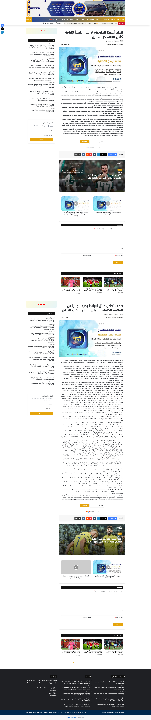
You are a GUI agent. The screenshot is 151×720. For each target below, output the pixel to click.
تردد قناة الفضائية (55, 712)
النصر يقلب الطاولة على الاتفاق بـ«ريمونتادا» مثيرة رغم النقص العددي (114, 290)
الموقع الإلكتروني (87, 255)
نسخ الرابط (84, 141)
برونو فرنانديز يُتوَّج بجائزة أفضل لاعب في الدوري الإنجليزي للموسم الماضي (93, 290)
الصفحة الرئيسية (120, 19)
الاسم (121, 249)
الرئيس (113, 19)
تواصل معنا (65, 19)
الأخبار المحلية (106, 19)
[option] (92, 176)
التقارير (97, 19)
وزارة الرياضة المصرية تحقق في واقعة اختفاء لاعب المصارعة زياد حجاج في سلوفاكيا (105, 176)
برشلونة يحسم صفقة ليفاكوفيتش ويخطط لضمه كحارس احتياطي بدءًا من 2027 (71, 290)
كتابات (77, 19)
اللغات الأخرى (55, 19)
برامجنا (72, 19)
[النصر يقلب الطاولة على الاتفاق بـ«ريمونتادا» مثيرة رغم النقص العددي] (113, 282)
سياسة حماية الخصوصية (38, 712)
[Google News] (89, 148)
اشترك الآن (41, 140)
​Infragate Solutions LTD (72, 717)
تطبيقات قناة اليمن (64, 712)
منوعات (83, 19)
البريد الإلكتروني (119, 255)
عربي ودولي (91, 19)
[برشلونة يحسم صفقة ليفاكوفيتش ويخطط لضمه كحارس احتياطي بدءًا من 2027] (70, 282)
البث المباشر (41, 31)
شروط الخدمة (29, 712)
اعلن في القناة (47, 712)
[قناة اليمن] (75, 8)
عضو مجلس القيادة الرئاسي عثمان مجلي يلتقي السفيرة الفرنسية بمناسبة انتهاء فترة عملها (68, 23)
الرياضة (119, 170)
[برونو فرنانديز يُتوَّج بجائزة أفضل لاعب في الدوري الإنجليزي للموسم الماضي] (92, 282)
